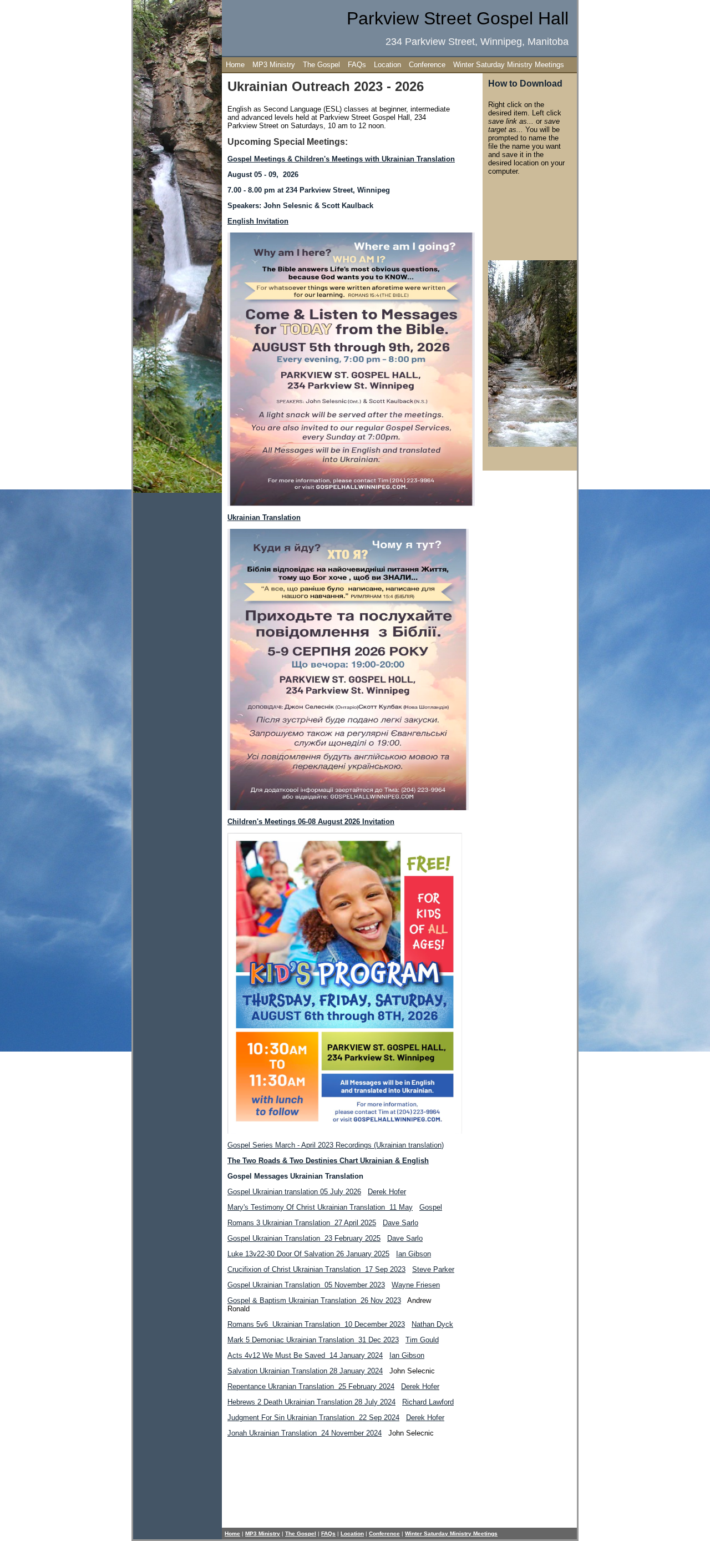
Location (387, 64)
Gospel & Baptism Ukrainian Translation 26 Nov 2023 (314, 1300)
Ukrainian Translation (264, 517)
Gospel (430, 1207)
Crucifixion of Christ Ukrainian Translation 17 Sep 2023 (316, 1269)
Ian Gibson (413, 1254)
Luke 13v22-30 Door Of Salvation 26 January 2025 (308, 1254)
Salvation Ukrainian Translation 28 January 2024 (305, 1371)
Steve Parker (433, 1269)
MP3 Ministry (273, 64)
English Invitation (257, 221)
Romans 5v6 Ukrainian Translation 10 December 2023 (316, 1324)
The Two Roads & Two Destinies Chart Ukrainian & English (328, 1160)
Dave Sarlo (400, 1223)
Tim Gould (422, 1340)
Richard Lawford (428, 1402)
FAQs (357, 64)
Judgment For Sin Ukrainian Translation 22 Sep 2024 (313, 1417)
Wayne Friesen (416, 1285)
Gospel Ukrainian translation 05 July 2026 (294, 1192)
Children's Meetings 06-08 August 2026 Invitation (310, 821)
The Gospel (321, 64)
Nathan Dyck (432, 1324)
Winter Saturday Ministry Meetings (508, 64)
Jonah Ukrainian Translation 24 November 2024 (304, 1433)
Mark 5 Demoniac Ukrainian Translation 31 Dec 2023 (313, 1340)
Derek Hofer (387, 1192)
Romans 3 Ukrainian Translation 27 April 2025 (301, 1223)
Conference (427, 64)
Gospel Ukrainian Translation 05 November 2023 (306, 1285)
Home (235, 64)
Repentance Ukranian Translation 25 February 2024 (310, 1386)
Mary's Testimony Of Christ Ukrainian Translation (320, 1207)
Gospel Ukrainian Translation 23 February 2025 (304, 1238)
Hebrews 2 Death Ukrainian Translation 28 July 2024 (311, 1402)
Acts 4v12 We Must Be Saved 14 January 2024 (305, 1355)
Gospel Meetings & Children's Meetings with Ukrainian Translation (341, 159)
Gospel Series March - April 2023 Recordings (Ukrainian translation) (335, 1145)
